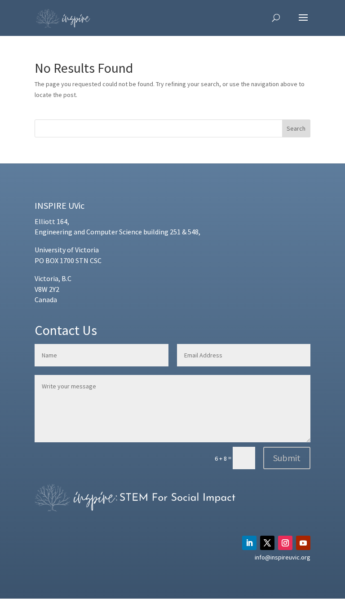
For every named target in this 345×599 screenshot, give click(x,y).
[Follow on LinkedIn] (249, 543)
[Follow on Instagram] (285, 543)
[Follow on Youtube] (303, 543)
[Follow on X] (267, 543)
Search (296, 128)
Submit (287, 457)
